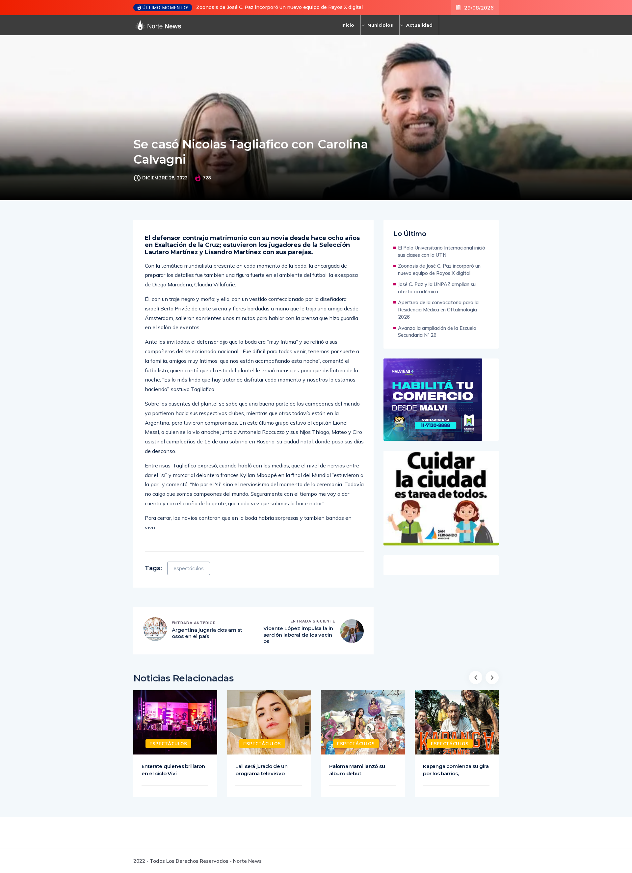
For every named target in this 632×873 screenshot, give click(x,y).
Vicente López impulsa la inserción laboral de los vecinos (298, 634)
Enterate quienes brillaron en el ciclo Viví (173, 770)
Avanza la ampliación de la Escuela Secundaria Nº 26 (437, 331)
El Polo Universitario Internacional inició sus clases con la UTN (441, 251)
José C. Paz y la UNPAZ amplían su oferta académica (437, 288)
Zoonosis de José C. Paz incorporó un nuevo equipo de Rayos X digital (279, 7)
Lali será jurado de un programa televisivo (261, 770)
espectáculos (188, 568)
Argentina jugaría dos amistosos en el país (207, 633)
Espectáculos (168, 743)
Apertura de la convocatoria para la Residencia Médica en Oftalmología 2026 (438, 309)
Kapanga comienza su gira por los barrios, (455, 770)
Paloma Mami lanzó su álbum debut (357, 770)
